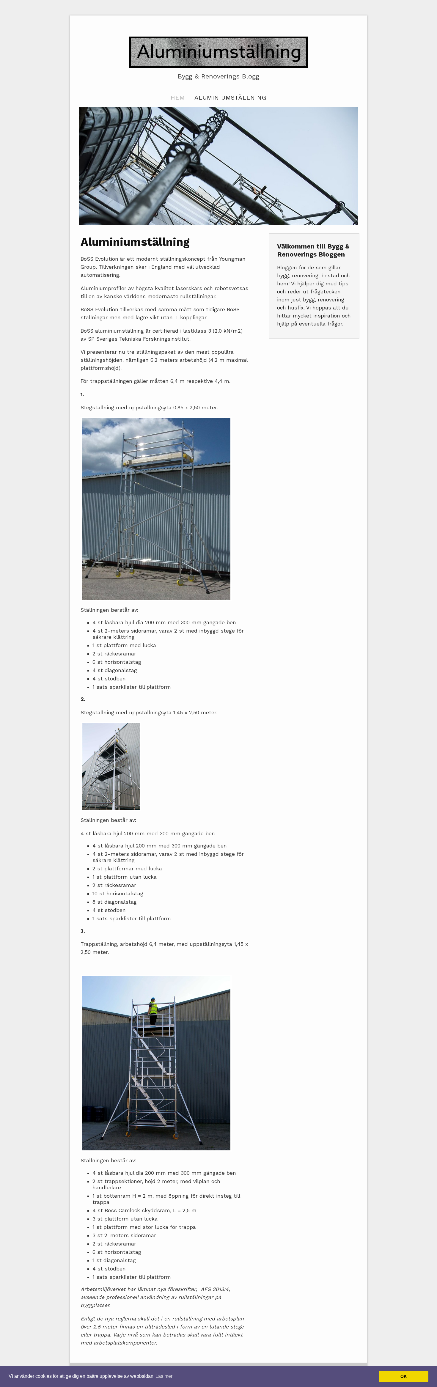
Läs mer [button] (163, 1376)
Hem (178, 97)
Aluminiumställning (230, 97)
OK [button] (403, 1376)
